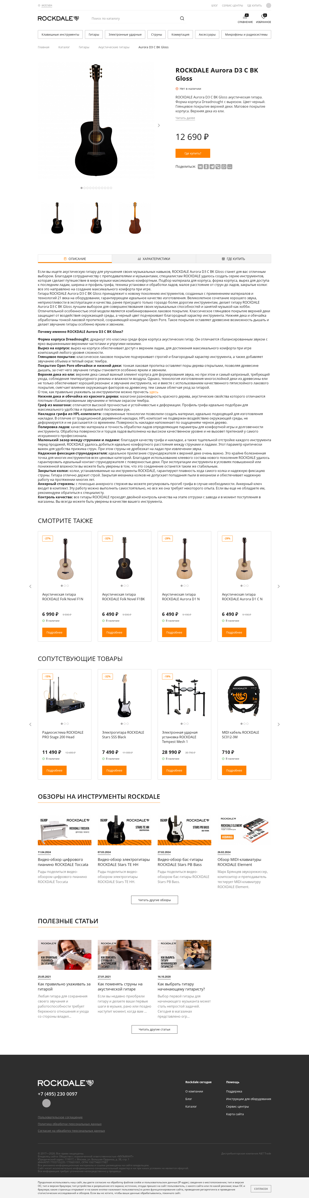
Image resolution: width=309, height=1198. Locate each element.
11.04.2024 (44, 852)
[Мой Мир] (229, 166)
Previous (30, 586)
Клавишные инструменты (60, 34)
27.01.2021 (104, 976)
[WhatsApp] (223, 166)
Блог (214, 5)
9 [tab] (105, 188)
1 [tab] (82, 188)
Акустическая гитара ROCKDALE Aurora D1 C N (242, 596)
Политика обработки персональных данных (70, 1124)
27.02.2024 (164, 852)
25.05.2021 (44, 976)
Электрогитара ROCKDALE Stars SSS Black (123, 734)
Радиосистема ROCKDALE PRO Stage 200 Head (62, 734)
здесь (153, 392)
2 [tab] (84, 188)
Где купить (254, 5)
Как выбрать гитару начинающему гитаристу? (181, 986)
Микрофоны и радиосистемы (246, 34)
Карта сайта (235, 1114)
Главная (43, 47)
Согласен (261, 1189)
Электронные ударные (125, 34)
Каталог (64, 47)
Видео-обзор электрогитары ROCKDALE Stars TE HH (124, 862)
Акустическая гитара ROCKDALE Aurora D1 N (181, 596)
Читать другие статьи (154, 1029)
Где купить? (193, 153)
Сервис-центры (232, 5)
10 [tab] (108, 188)
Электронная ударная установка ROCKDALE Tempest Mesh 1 (180, 737)
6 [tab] (96, 188)
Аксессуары (207, 34)
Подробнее (54, 632)
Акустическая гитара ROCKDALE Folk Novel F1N (62, 596)
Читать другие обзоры (154, 900)
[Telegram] (212, 166)
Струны (156, 34)
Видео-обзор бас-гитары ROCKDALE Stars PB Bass (180, 862)
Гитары (94, 34)
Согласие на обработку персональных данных (71, 1131)
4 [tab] (90, 188)
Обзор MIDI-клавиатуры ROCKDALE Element (239, 862)
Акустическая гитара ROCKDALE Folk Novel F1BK (123, 596)
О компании (194, 1091)
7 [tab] (99, 188)
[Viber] (218, 166)
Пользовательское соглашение (60, 1117)
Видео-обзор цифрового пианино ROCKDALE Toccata (63, 862)
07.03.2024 (104, 852)
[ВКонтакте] (200, 166)
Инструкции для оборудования (248, 1099)
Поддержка (234, 1091)
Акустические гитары (113, 47)
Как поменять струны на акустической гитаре (120, 986)
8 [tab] (102, 188)
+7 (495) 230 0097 (57, 1094)
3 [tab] (87, 188)
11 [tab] (111, 188)
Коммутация (180, 34)
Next (159, 125)
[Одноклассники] (206, 166)
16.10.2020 (164, 976)
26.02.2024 (224, 852)
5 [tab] (93, 188)
